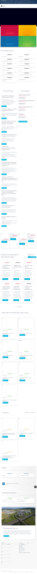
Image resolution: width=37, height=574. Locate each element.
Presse (20, 70)
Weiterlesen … (5, 335)
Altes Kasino (4, 56)
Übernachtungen (5, 453)
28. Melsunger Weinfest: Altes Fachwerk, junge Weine (17, 288)
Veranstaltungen (22, 430)
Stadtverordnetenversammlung (12, 483)
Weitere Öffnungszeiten (23, 121)
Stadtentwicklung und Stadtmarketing (23, 501)
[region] (18, 17)
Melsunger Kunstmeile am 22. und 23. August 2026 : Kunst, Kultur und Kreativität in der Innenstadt (9, 122)
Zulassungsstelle (22, 79)
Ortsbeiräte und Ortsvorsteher (24, 475)
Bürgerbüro (21, 56)
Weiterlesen (4, 106)
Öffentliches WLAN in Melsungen (24, 65)
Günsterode (21, 375)
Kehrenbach (5, 375)
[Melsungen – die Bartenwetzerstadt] (3, 6)
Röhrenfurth (21, 330)
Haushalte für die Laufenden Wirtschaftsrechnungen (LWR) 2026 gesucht (8, 148)
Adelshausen (5, 397)
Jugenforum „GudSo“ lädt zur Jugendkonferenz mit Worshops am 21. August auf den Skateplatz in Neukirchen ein (29, 267)
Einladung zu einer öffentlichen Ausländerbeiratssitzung (29, 288)
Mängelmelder (4, 65)
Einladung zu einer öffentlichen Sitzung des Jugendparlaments (18, 267)
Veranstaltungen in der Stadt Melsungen (7, 80)
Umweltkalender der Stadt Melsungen (25, 74)
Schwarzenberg (5, 330)
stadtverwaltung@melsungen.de (24, 552)
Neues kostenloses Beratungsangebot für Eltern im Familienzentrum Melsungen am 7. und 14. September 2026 (7, 288)
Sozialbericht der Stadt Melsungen (8, 74)
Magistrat (4, 475)
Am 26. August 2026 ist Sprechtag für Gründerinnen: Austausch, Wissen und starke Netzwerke (9, 164)
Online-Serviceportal (5, 70)
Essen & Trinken (5, 430)
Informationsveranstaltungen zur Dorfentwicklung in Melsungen (7, 267)
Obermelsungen (5, 353)
